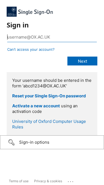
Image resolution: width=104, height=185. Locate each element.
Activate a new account (36, 105)
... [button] (71, 180)
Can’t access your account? (31, 49)
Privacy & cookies (48, 181)
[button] (52, 142)
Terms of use (19, 181)
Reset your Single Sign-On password (49, 95)
